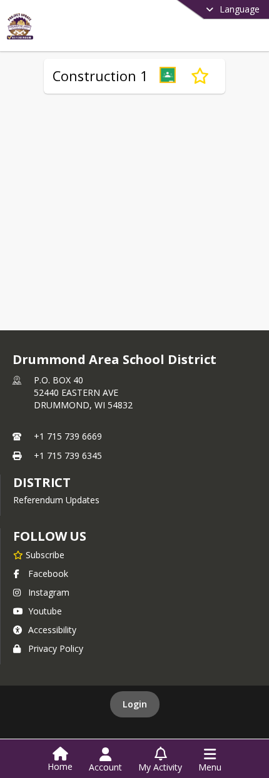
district (42, 482)
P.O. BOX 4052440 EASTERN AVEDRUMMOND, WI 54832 (83, 392)
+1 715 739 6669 (68, 436)
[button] (167, 76)
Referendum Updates (56, 500)
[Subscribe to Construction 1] (199, 76)
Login (135, 704)
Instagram (48, 592)
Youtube (45, 611)
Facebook (48, 573)
